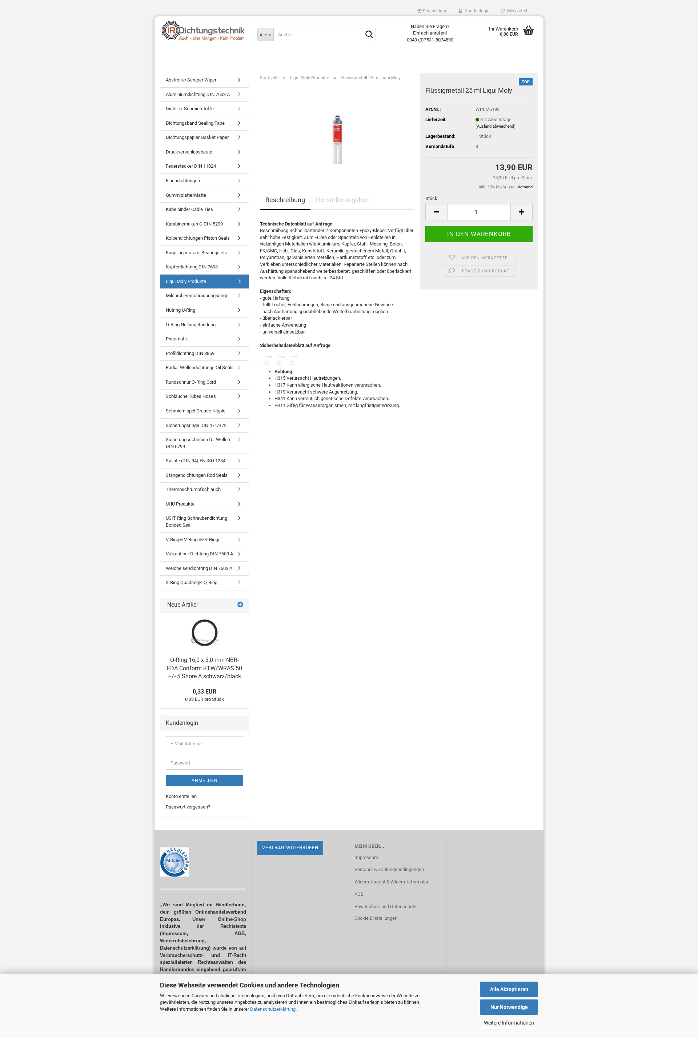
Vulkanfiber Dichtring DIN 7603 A (199, 553)
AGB (359, 894)
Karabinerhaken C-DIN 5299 (194, 224)
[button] (432, 10)
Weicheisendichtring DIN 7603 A (199, 568)
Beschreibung (285, 200)
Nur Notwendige (509, 1007)
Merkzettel (516, 10)
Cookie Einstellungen (375, 918)
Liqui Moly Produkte (186, 281)
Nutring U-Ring (180, 310)
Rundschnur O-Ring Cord (191, 382)
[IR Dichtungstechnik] (203, 30)
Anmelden (205, 780)
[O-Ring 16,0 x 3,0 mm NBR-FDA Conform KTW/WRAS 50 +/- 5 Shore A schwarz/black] (204, 632)
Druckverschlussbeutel (189, 152)
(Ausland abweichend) (496, 126)
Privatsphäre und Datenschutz (385, 906)
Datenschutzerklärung (273, 1009)
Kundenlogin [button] (476, 10)
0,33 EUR (204, 691)
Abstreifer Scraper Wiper (191, 80)
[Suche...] (369, 34)
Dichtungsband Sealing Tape (195, 123)
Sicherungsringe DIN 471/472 (196, 425)
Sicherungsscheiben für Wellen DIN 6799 (198, 443)
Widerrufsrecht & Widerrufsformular (391, 882)
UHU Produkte (180, 504)
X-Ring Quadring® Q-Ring (191, 582)
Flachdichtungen (183, 180)
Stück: (431, 198)
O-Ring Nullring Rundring (191, 324)
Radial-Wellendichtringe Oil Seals (200, 367)
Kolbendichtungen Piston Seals (198, 238)
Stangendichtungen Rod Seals (197, 475)
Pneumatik (177, 339)
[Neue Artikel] (240, 605)
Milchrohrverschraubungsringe (197, 295)
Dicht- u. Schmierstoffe (190, 108)
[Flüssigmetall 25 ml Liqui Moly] (337, 127)
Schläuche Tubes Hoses (191, 396)
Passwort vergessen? (188, 807)
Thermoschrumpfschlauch (193, 489)
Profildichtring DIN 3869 (190, 353)
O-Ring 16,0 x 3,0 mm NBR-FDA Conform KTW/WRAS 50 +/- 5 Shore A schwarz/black (204, 668)
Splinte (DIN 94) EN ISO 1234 (195, 460)
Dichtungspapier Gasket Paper (197, 137)
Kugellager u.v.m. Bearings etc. (197, 252)
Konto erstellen (181, 796)
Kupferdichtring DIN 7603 (192, 267)
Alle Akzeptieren (509, 989)
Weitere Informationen (509, 1023)
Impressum (366, 857)
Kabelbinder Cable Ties (189, 209)
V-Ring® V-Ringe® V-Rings (193, 539)
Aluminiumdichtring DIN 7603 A (198, 94)
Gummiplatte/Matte (186, 195)
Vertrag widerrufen (290, 847)
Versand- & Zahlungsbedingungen (389, 869)
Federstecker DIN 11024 (191, 166)
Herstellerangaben (343, 200)
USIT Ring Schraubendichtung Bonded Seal (196, 521)
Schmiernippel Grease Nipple (195, 411)
